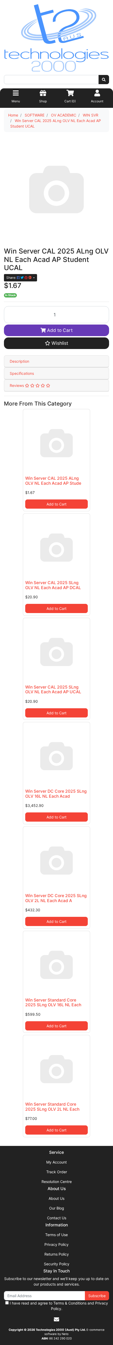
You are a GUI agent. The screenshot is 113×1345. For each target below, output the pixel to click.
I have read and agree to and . (58, 1306)
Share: (11, 278)
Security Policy (56, 1264)
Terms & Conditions (69, 1303)
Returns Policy (56, 1254)
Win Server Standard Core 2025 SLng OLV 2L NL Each (52, 1107)
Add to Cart (59, 330)
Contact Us (56, 1218)
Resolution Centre (57, 1181)
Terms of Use (56, 1234)
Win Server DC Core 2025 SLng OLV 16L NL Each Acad (56, 794)
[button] (56, 343)
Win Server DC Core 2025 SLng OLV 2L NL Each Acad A (56, 898)
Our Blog (56, 1208)
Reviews (17, 385)
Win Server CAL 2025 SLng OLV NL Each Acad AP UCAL (53, 690)
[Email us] (56, 1319)
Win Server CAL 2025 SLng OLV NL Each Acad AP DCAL (53, 585)
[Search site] (104, 79)
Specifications (22, 373)
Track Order (56, 1172)
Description (19, 361)
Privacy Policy (56, 1244)
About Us (56, 1198)
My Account (56, 1162)
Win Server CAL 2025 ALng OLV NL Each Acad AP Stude (53, 481)
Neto (65, 1334)
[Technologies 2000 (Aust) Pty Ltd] (56, 39)
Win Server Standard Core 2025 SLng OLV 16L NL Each (53, 1003)
